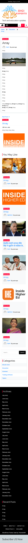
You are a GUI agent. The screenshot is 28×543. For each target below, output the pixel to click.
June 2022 (5, 439)
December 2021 (6, 459)
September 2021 (7, 469)
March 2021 (5, 485)
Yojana (4, 378)
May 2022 (5, 442)
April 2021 (5, 482)
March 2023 (5, 408)
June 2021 (5, 475)
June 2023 (5, 398)
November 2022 (6, 422)
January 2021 (6, 492)
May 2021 (5, 479)
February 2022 (6, 452)
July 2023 (5, 395)
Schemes (5, 371)
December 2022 (6, 419)
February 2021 (6, 489)
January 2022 (6, 455)
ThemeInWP (22, 532)
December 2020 (6, 496)
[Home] (2, 25)
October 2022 (6, 425)
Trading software (7, 375)
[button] (19, 25)
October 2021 (6, 465)
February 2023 (6, 412)
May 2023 (5, 402)
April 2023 (5, 405)
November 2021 (6, 462)
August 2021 (5, 472)
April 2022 (5, 445)
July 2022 (5, 435)
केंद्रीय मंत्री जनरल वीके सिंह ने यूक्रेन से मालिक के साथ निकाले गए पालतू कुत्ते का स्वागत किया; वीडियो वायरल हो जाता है (13, 244)
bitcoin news (6, 364)
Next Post (5, 117)
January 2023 (6, 415)
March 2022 (5, 449)
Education (5, 39)
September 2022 (7, 429)
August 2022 (6, 432)
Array (5, 43)
